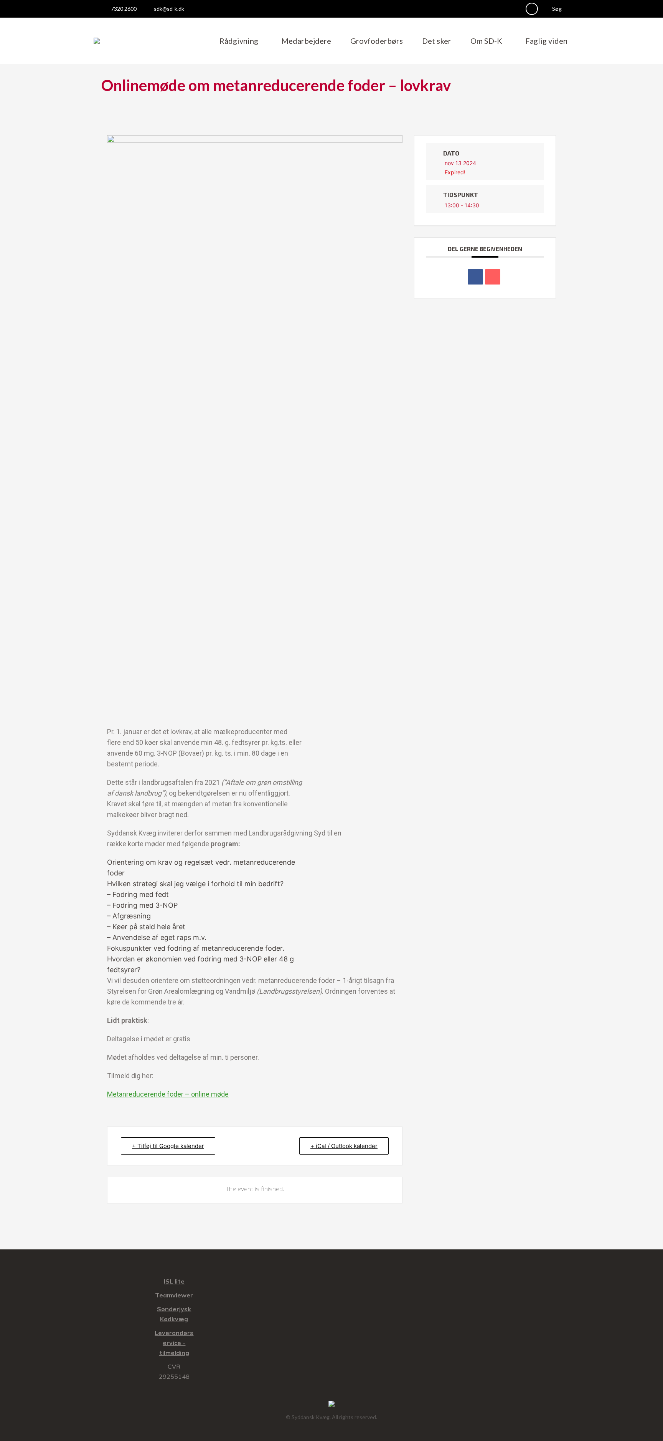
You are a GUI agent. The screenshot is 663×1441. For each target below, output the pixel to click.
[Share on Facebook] (475, 277)
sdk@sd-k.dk (169, 8)
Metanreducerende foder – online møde (168, 1094)
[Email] (492, 277)
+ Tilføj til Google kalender (168, 1146)
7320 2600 (124, 8)
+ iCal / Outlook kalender (344, 1146)
